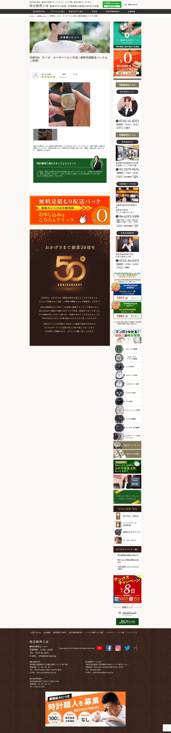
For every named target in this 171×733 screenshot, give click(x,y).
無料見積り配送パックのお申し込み (70, 210)
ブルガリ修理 (127, 393)
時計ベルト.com (127, 621)
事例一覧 (133, 316)
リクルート (110, 632)
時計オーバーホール (127, 445)
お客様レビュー (42, 16)
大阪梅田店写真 (127, 195)
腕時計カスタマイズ (127, 532)
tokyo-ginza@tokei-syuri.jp (46, 672)
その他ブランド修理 (127, 436)
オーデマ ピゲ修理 (127, 428)
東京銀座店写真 (127, 153)
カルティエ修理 (127, 375)
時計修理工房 (39, 641)
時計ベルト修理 (127, 454)
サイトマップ (132, 632)
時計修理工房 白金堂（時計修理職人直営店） (39, 5)
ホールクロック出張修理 (127, 524)
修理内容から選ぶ (76, 11)
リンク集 (121, 632)
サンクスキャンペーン (127, 589)
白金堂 (127, 613)
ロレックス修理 (127, 349)
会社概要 (47, 632)
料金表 (94, 11)
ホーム (32, 16)
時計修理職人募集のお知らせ (128, 555)
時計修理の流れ (39, 11)
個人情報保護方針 (75, 632)
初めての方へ (127, 35)
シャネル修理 (127, 419)
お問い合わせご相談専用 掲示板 (127, 482)
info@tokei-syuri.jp (47, 656)
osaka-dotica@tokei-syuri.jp (103, 672)
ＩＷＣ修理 (127, 401)
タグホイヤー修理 (127, 384)
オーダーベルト (127, 540)
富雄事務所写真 (127, 244)
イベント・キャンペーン (127, 497)
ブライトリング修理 (127, 410)
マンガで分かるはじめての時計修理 (127, 336)
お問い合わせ (131, 4)
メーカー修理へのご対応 (94, 632)
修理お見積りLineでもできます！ (112, 4)
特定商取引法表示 (59, 632)
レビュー (133, 298)
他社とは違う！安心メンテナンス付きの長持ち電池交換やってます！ (127, 467)
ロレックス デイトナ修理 (127, 358)
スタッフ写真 (127, 106)
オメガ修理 (127, 366)
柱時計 (127, 516)
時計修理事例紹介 (113, 11)
